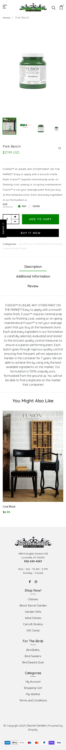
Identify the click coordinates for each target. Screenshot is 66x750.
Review (32, 286)
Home (6, 17)
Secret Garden (36, 725)
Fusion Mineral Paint (15, 248)
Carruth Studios (33, 624)
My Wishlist (33, 694)
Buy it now (31, 233)
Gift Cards (33, 630)
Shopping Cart (33, 688)
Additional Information (33, 276)
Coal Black (9, 506)
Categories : (10, 244)
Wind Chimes (33, 618)
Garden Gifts (33, 611)
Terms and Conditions (33, 700)
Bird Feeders (33, 656)
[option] (33, 70)
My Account (33, 681)
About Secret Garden (33, 605)
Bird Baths (33, 650)
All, (21, 244)
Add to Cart (40, 219)
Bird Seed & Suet (33, 662)
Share (3, 230)
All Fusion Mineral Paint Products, (43, 244)
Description (33, 267)
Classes (33, 599)
